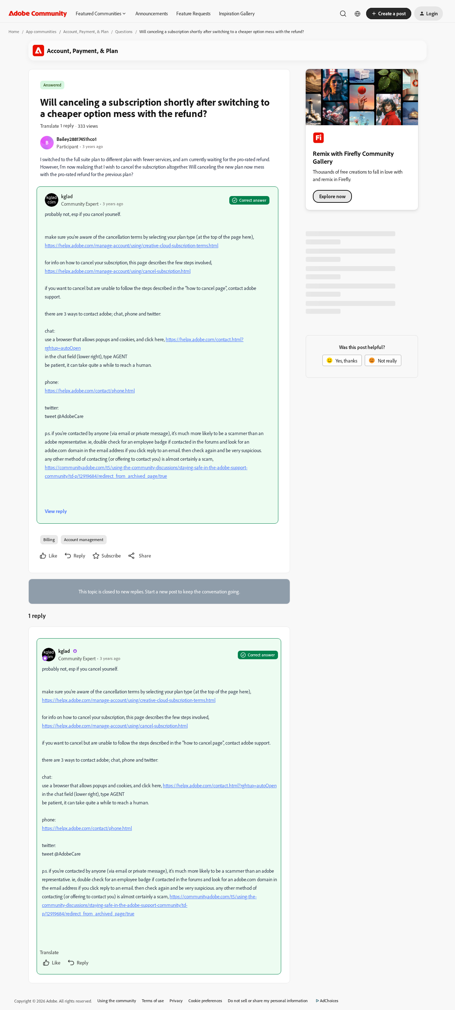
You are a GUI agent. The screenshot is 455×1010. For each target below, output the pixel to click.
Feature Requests (193, 13)
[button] (388, 13)
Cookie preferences (205, 1000)
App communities (41, 31)
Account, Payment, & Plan (85, 31)
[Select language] (357, 13)
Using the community (116, 1000)
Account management (83, 539)
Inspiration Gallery (237, 13)
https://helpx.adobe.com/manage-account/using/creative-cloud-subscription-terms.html (131, 245)
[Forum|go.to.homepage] (38, 13)
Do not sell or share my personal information (268, 1000)
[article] (159, 806)
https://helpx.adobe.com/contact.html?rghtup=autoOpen (220, 785)
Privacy (176, 1000)
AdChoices (329, 1000)
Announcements (151, 13)
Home (14, 31)
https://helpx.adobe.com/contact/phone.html (90, 390)
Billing (49, 539)
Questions (124, 31)
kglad (67, 196)
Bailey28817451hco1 (77, 139)
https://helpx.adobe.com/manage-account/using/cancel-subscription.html (118, 271)
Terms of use (153, 1000)
